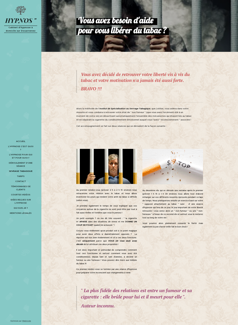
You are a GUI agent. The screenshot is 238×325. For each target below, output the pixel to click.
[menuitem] (20, 141)
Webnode (26, 321)
